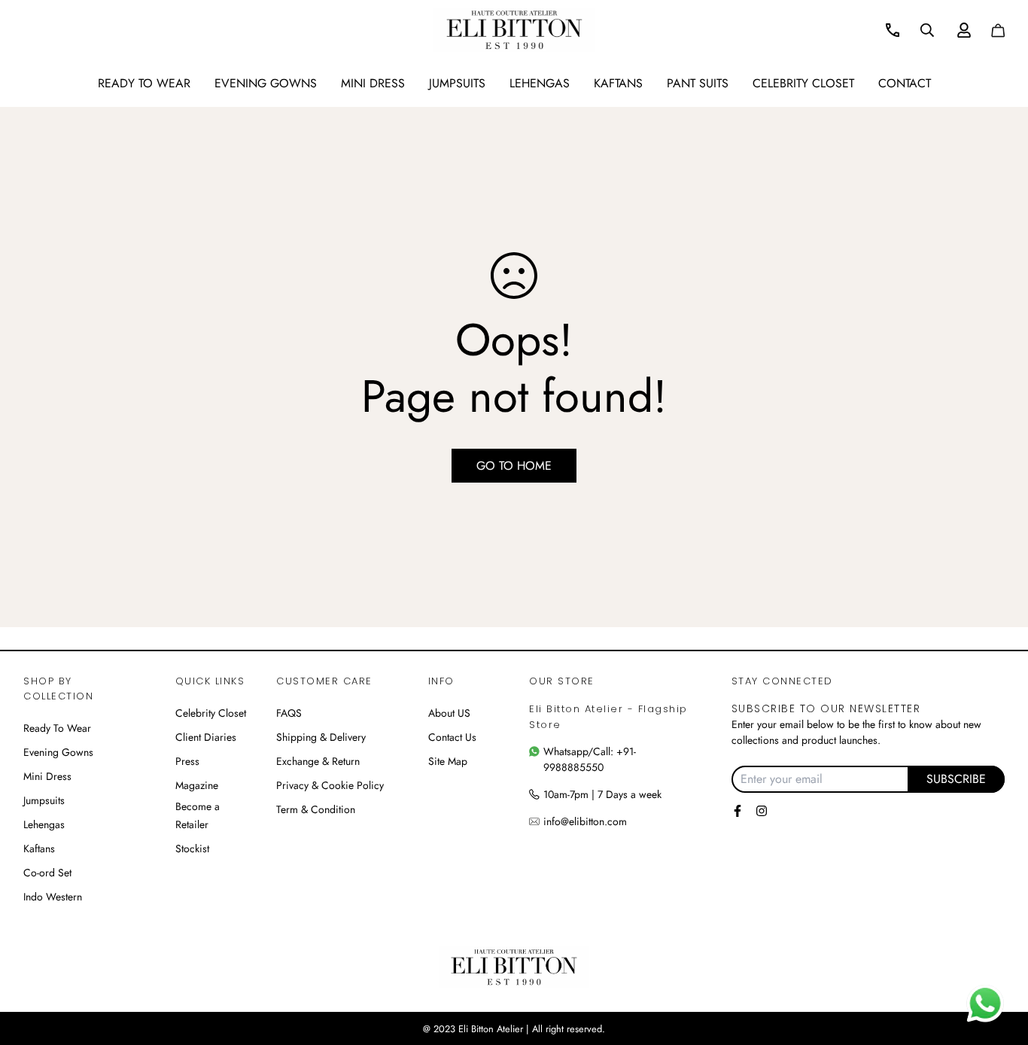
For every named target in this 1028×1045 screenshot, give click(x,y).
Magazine (196, 785)
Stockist (192, 848)
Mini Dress (47, 776)
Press (187, 761)
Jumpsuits (44, 800)
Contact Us (452, 737)
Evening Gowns (58, 752)
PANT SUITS (697, 83)
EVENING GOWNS (265, 83)
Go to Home (514, 465)
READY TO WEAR (144, 83)
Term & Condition (315, 809)
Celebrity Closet (803, 83)
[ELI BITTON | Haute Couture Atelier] (514, 29)
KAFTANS (618, 83)
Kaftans (39, 848)
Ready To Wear (57, 728)
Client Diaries (205, 737)
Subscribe (956, 779)
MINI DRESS (373, 83)
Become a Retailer (197, 815)
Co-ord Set (47, 872)
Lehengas (44, 824)
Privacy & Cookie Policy (330, 785)
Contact (904, 83)
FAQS (289, 713)
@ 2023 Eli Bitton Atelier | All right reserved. (514, 1029)
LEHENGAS (539, 83)
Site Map (447, 761)
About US (449, 713)
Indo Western (52, 896)
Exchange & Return (318, 761)
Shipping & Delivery (321, 737)
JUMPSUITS (457, 83)
